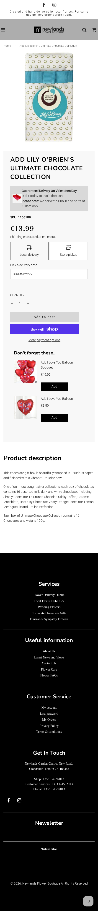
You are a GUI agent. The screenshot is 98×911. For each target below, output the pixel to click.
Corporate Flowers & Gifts (49, 613)
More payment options (44, 340)
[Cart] (94, 30)
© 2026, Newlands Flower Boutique (35, 883)
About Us (49, 651)
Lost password (49, 713)
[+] (28, 303)
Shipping (16, 237)
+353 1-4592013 (53, 779)
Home (7, 45)
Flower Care (49, 669)
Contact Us (49, 663)
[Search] (84, 30)
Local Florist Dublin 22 (49, 601)
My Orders (49, 719)
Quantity (17, 295)
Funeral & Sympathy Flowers (49, 619)
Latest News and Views (49, 657)
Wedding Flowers (49, 607)
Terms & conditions (49, 731)
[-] (11, 303)
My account (49, 707)
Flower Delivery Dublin (49, 595)
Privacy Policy (49, 726)
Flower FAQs (49, 675)
